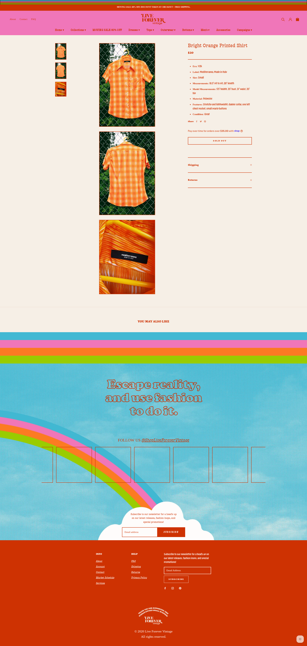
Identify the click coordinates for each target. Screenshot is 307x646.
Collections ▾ (78, 30)
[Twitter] (201, 121)
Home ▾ (59, 30)
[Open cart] (297, 19)
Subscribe (171, 532)
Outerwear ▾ (168, 30)
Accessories (223, 30)
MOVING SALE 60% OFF (107, 30)
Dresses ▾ (134, 30)
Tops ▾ (150, 30)
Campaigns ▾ (244, 30)
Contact (23, 19)
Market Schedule (105, 577)
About (13, 19)
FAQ (33, 19)
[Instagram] (172, 588)
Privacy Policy (139, 577)
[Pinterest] (205, 121)
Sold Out (220, 140)
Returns (192, 180)
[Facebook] (197, 121)
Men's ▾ (205, 30)
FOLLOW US (153, 440)
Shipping (193, 164)
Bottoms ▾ (188, 30)
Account (100, 566)
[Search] (283, 19)
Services (100, 583)
